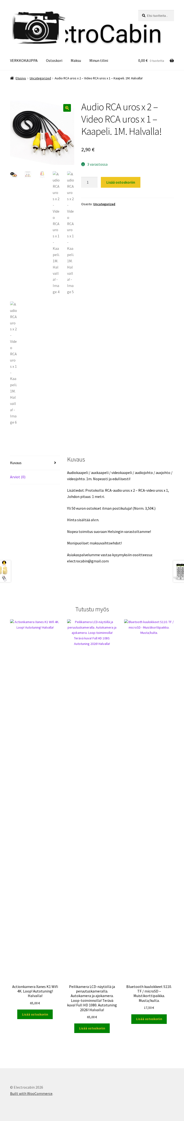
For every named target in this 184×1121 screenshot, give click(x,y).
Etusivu (21, 78)
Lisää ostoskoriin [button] (35, 1014)
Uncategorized (40, 78)
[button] (67, 108)
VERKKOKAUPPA (24, 60)
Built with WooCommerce (31, 1093)
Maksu (76, 60)
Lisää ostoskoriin (120, 182)
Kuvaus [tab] (16, 462)
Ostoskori (54, 60)
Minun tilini (98, 60)
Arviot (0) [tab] (17, 476)
